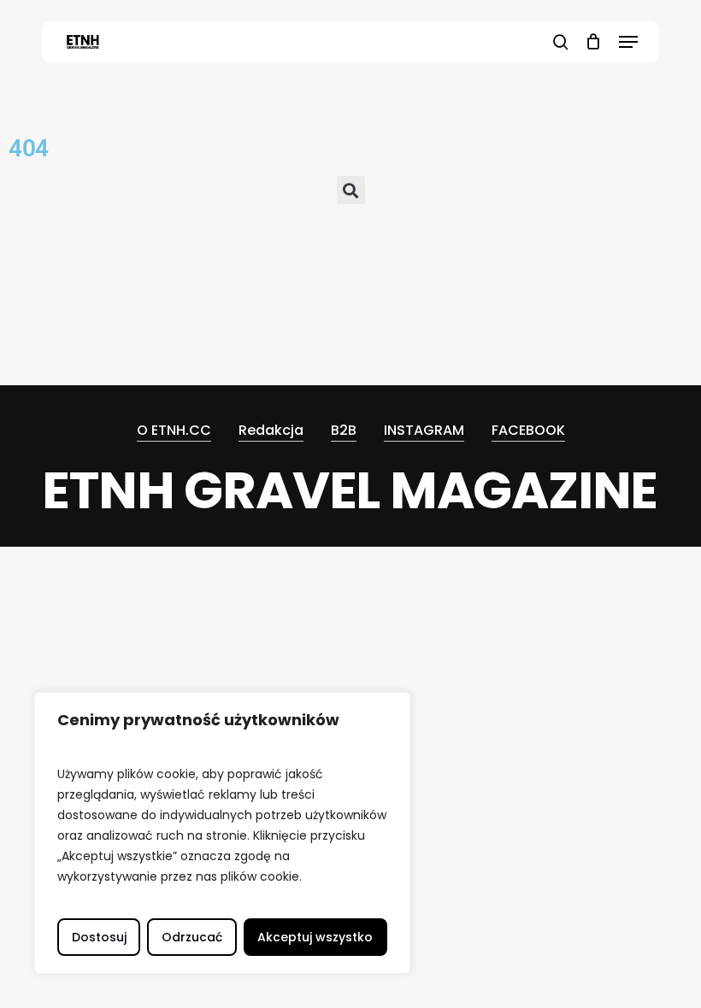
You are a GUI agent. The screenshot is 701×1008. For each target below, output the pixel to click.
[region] (222, 833)
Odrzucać (192, 937)
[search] (561, 42)
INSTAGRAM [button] (424, 430)
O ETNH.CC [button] (174, 430)
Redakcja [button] (271, 430)
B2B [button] (343, 430)
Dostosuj (99, 937)
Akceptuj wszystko (315, 937)
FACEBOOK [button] (528, 430)
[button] (628, 41)
